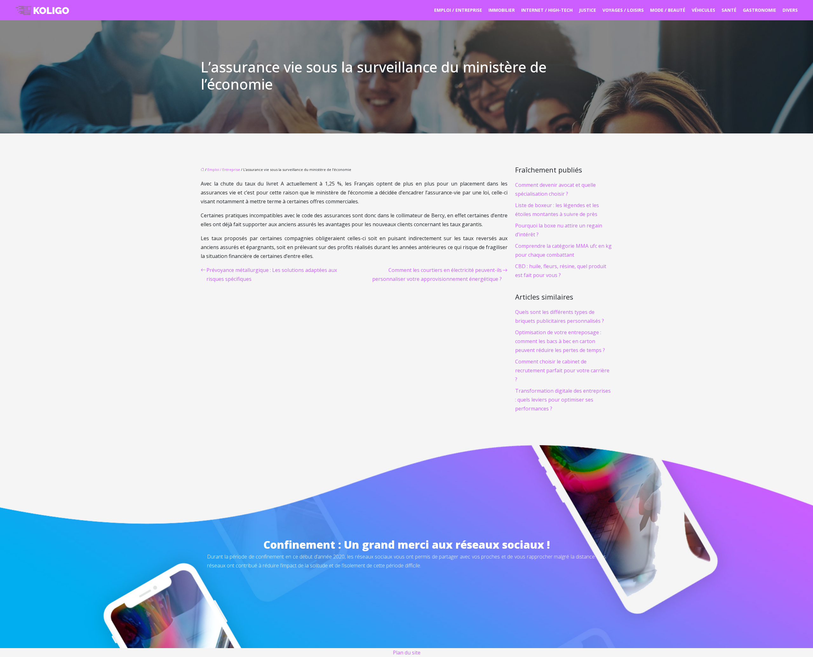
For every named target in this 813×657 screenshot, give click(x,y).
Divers (790, 10)
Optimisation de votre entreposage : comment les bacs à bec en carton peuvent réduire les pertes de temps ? (560, 341)
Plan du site (406, 652)
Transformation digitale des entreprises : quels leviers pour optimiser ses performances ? (563, 399)
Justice (587, 10)
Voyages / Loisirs (623, 10)
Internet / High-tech (547, 10)
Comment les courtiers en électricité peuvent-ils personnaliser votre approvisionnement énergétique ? (437, 274)
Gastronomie (759, 10)
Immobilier (501, 10)
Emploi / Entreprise (458, 10)
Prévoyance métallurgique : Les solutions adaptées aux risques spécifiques (271, 274)
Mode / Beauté (667, 10)
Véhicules (703, 10)
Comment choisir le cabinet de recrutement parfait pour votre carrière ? (562, 370)
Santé (729, 10)
